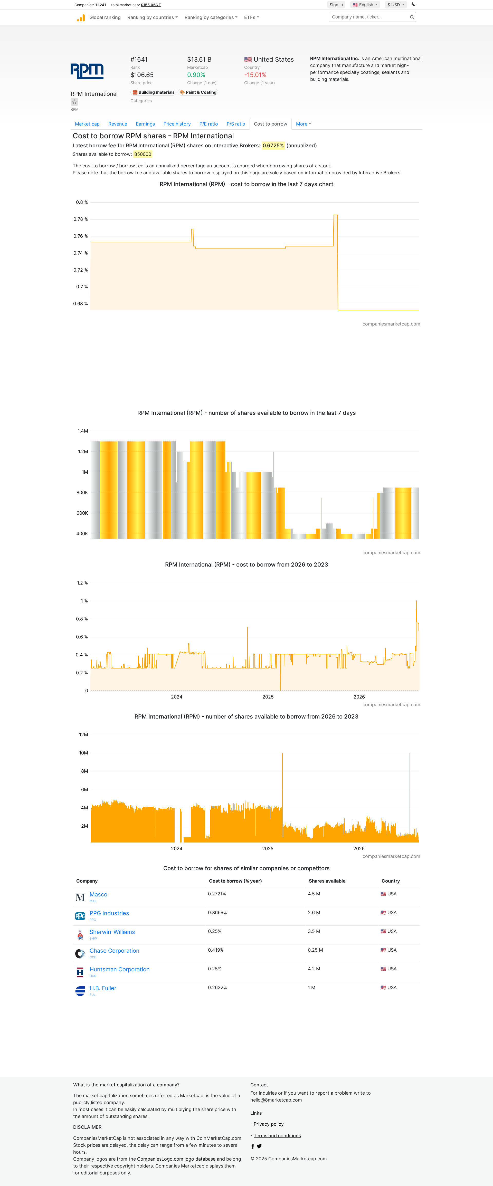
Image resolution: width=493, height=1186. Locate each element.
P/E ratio (209, 124)
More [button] (301, 124)
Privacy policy (269, 1124)
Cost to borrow (270, 124)
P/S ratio (236, 124)
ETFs (249, 17)
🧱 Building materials (153, 92)
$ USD (394, 4)
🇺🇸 (363, 4)
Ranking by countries (150, 17)
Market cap (87, 124)
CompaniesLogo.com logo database (176, 1159)
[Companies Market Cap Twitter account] (259, 1147)
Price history (177, 124)
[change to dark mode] (414, 5)
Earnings (145, 124)
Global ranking (105, 17)
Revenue (117, 124)
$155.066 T (151, 5)
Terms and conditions (277, 1135)
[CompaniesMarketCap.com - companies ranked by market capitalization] (81, 17)
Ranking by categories (209, 17)
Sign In (336, 4)
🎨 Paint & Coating (198, 92)
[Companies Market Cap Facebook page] (252, 1147)
